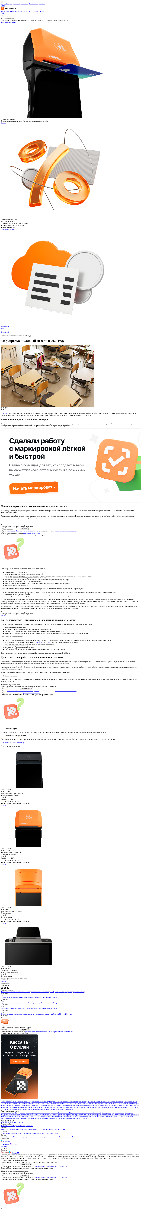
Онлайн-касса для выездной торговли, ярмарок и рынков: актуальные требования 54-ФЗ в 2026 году (36, 1014)
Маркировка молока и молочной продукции (88, 1103)
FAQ (13, 1133)
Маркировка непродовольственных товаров (16, 1118)
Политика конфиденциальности (43, 1137)
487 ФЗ (5, 413)
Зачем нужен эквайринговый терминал (100, 1107)
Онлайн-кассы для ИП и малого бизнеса (26, 1103)
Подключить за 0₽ (7, 229)
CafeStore (42, 4)
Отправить (24, 529)
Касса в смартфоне (41, 1129)
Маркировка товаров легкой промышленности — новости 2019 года (108, 1116)
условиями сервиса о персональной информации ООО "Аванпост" (49, 1032)
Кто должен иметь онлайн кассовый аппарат (65, 1102)
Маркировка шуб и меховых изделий (22, 1116)
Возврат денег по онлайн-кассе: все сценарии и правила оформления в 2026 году (29, 997)
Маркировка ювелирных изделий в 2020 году (79, 1115)
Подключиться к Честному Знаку (12, 742)
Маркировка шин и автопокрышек (75, 1118)
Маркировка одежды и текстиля (22, 1109)
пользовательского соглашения (65, 531)
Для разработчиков (51, 1133)
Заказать (4, 615)
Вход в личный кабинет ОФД (38, 1102)
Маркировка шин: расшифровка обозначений (85, 1113)
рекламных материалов (31, 533)
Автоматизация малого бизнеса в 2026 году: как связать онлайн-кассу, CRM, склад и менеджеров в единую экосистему (43, 992)
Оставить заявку (26, 688)
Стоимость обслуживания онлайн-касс (43, 1105)
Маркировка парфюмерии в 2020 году (28, 1115)
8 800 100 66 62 (6, 1126)
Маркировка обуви (116, 1102)
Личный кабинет (7, 1137)
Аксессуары (53, 1129)
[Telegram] (8, 988)
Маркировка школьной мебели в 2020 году (47, 1118)
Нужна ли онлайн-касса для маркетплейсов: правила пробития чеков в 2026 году (29, 1003)
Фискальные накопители (14, 1129)
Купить (3, 123)
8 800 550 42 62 (6, 1122)
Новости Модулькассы (23, 1133)
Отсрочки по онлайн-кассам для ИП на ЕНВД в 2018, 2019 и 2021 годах (60, 1107)
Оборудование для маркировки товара (28, 1113)
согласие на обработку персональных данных (23, 531)
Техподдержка (6, 1133)
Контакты (75, 1137)
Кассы (3, 1129)
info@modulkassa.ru (18, 1126)
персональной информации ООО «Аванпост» (51, 1166)
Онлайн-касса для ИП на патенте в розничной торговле (53, 1109)
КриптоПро (38, 642)
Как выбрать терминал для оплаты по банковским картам (93, 1105)
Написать (29, 1126)
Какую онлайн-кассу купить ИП (126, 1107)
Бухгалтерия (23, 4)
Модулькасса (14, 4)
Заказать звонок (17, 1122)
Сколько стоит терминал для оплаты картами (56, 1103)
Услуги (26, 1129)
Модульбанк (5, 4)
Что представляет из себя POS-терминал (95, 1102)
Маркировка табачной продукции (23, 1107)
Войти (3, 6)
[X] (5, 988)
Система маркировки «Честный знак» (14, 1102)
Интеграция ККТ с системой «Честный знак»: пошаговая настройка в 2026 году (29, 1008)
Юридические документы (22, 1137)
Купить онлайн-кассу (8, 22)
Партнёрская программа (63, 1137)
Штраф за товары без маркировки (72, 1116)
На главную (5, 326)
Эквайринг (61, 1129)
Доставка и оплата (37, 1133)
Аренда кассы (6, 1109)
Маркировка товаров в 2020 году (17, 1105)
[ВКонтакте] (2, 988)
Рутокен (49, 642)
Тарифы (32, 1129)
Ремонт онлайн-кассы (64, 1105)
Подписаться (25, 1029)
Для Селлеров (33, 4)
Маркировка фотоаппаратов (52, 1115)
